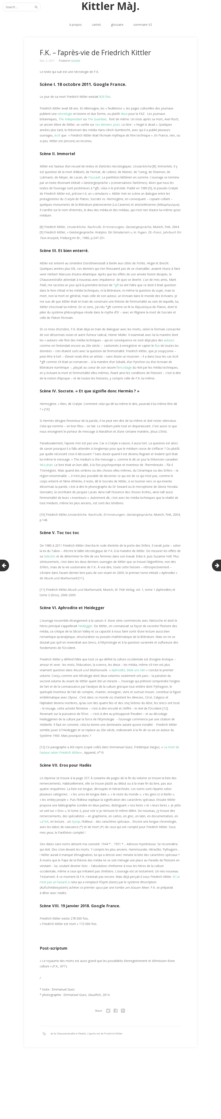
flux (157, 346)
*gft (116, 285)
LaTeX (44, 821)
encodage (125, 367)
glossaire (117, 24)
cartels (96, 24)
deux (124, 114)
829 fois (104, 97)
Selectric (49, 556)
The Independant (70, 119)
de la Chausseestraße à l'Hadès (68, 1033)
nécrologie (65, 114)
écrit (57, 135)
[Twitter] (108, 1010)
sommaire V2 (142, 24)
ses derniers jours (107, 124)
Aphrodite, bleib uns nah (128, 670)
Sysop (76, 821)
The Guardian (97, 119)
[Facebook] (115, 1010)
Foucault (94, 177)
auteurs (169, 340)
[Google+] (122, 1010)
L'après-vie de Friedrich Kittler (105, 1033)
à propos (75, 24)
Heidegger (85, 626)
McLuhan (46, 465)
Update (75, 61)
